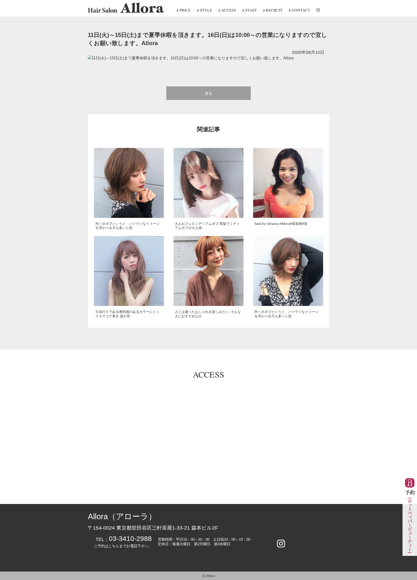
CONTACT (300, 10)
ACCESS (228, 10)
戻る (208, 93)
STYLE (205, 10)
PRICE (185, 10)
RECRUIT (274, 10)
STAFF (250, 10)
